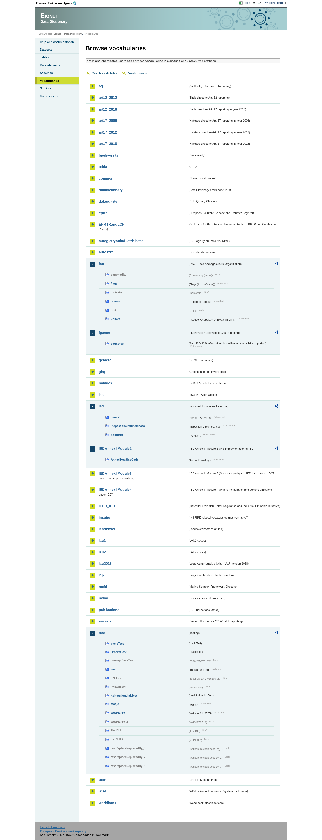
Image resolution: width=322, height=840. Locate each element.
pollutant (117, 435)
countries (117, 343)
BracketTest (118, 652)
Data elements (50, 65)
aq (101, 86)
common (106, 178)
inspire (104, 517)
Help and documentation (57, 42)
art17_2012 (108, 132)
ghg (102, 372)
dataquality (108, 201)
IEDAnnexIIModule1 (115, 449)
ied (101, 406)
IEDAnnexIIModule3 (115, 473)
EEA (57, 3)
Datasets (46, 49)
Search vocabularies (104, 73)
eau (113, 669)
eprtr (103, 213)
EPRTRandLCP (112, 224)
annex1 (115, 417)
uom (102, 780)
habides (105, 383)
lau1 (102, 540)
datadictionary (111, 190)
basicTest (117, 643)
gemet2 (105, 360)
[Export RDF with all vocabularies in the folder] (276, 264)
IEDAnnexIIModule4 (115, 490)
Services (46, 88)
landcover (107, 529)
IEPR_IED (107, 506)
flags (114, 283)
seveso (105, 621)
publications (109, 610)
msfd (103, 587)
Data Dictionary (73, 33)
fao (101, 264)
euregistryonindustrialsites (121, 241)
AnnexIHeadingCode (124, 459)
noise (103, 598)
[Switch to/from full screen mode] (260, 3)
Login (246, 3)
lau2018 (105, 563)
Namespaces (49, 96)
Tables (44, 57)
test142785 (118, 712)
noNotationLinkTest (124, 695)
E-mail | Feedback (52, 827)
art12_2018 (108, 109)
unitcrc (115, 319)
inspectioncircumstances (128, 426)
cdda (103, 167)
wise (102, 791)
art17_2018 (108, 144)
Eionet (57, 33)
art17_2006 (108, 121)
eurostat (106, 252)
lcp (101, 575)
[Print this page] (254, 3)
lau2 (102, 552)
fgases (104, 333)
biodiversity (108, 155)
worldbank (107, 803)
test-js (115, 704)
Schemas (46, 73)
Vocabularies (49, 80)
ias (101, 395)
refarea (115, 301)
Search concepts (137, 73)
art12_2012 (108, 98)
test (102, 633)
